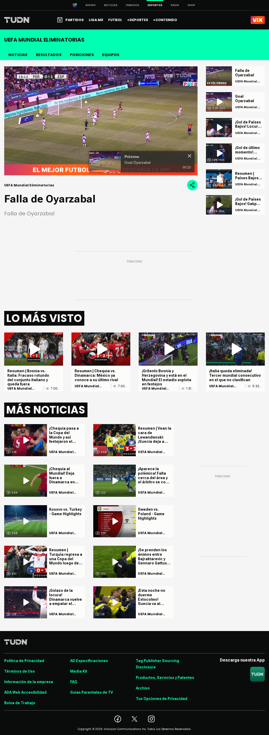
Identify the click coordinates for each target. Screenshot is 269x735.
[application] (101, 120)
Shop (191, 5)
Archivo (143, 688)
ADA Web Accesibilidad (25, 692)
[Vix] (258, 20)
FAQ (73, 682)
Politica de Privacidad (24, 661)
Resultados (48, 54)
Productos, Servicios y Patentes (165, 678)
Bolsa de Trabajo (19, 703)
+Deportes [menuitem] (137, 20)
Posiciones (82, 54)
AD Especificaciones (89, 661)
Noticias (110, 5)
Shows (90, 5)
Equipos (110, 54)
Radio (175, 5)
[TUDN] (17, 20)
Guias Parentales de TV (91, 692)
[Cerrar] (189, 156)
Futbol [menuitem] (115, 20)
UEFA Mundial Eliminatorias (19, 388)
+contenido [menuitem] (165, 20)
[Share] (192, 185)
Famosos (132, 5)
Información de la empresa (28, 682)
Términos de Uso (19, 671)
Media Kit (78, 671)
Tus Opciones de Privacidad (161, 699)
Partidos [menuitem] (74, 20)
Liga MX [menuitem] (96, 20)
